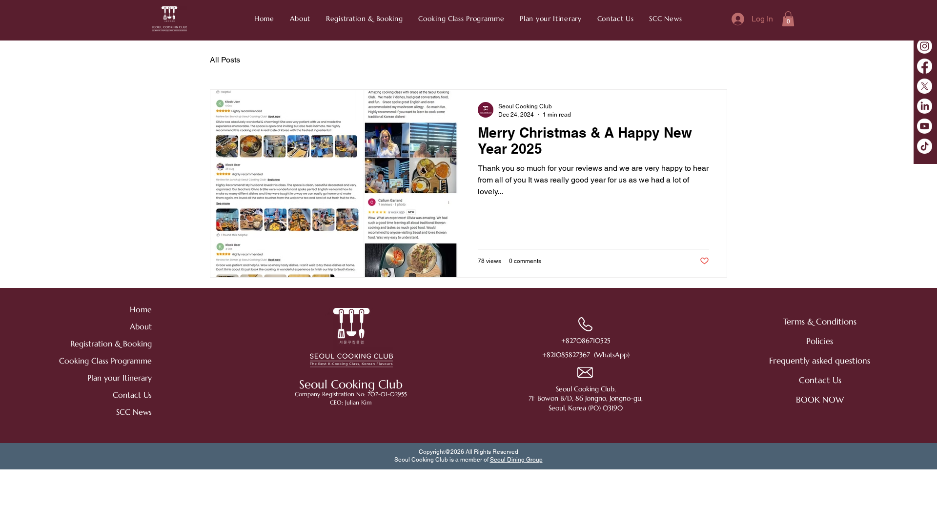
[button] (666, 18)
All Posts (225, 59)
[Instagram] (924, 46)
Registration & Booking (117, 343)
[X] (924, 86)
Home (141, 309)
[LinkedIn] (924, 106)
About (141, 326)
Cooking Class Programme (117, 360)
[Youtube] (924, 126)
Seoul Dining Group (516, 459)
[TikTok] (924, 146)
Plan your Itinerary (119, 378)
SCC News (134, 412)
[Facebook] (924, 66)
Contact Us (132, 395)
